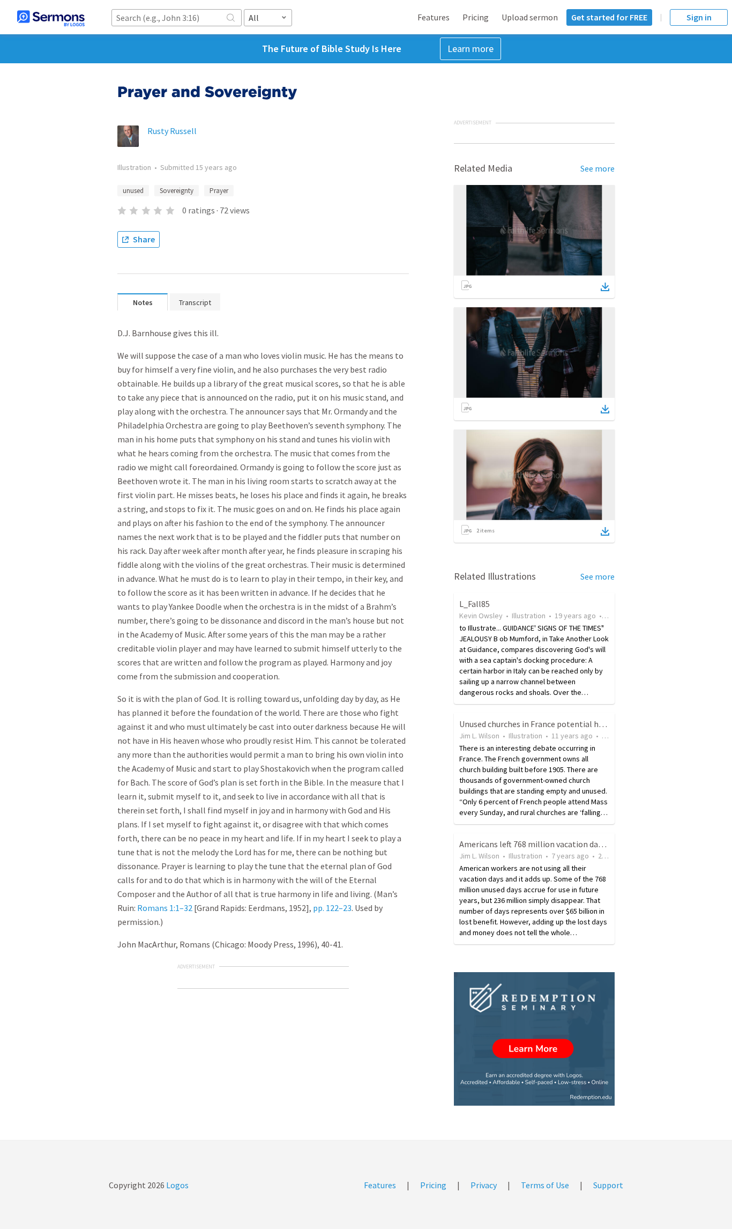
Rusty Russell (172, 130)
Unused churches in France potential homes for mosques (562, 724)
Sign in (699, 17)
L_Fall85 (474, 603)
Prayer (219, 190)
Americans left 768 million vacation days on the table (556, 844)
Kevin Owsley (481, 615)
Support (608, 1185)
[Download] (605, 287)
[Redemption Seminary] (534, 1039)
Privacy (483, 1185)
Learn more (470, 48)
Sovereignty (176, 190)
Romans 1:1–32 (164, 907)
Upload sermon (530, 17)
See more (597, 168)
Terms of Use (545, 1185)
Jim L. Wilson (479, 736)
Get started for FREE (609, 17)
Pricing (475, 17)
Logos (177, 1185)
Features (433, 17)
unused (133, 190)
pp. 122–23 (332, 907)
